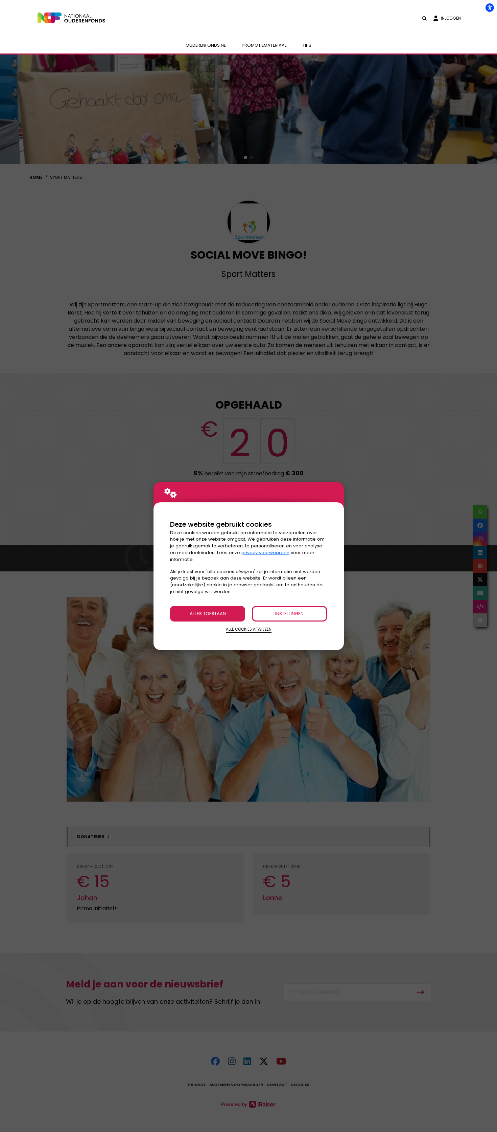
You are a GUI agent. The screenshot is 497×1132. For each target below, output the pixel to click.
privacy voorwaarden (265, 552)
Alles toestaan (208, 613)
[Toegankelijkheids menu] (490, 7)
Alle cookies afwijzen (248, 629)
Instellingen (289, 613)
